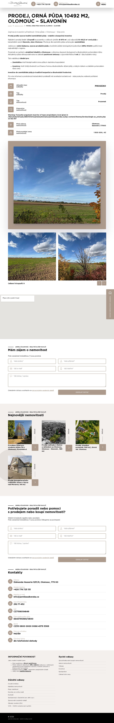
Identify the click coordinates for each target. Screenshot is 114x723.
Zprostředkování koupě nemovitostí (71, 660)
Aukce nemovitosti (65, 663)
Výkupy (61, 666)
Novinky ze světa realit (16, 692)
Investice (62, 668)
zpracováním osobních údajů (43, 390)
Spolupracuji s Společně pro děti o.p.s (21, 697)
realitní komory (25, 671)
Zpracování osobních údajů (17, 700)
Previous (99, 283)
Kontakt (10, 695)
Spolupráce (63, 671)
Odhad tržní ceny (64, 674)
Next (104, 283)
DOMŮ (10, 25)
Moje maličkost (13, 689)
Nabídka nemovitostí (15, 686)
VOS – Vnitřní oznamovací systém (19, 706)
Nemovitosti (19, 25)
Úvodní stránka (13, 683)
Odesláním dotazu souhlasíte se (31, 390)
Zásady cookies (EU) (15, 703)
